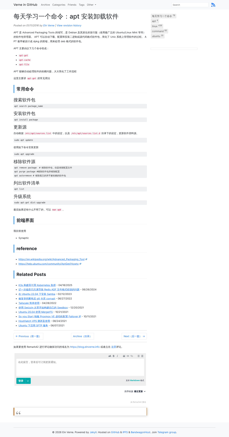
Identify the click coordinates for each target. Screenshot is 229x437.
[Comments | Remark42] (80, 379)
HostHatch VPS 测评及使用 (34, 320)
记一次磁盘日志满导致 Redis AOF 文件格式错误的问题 (49, 289)
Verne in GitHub (25, 5)
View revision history (69, 25)
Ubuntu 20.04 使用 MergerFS (36, 311)
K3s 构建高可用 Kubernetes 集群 (37, 285)
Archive (45, 4)
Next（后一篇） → (134, 336)
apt (155, 21)
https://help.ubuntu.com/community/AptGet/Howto (49, 263)
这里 (113, 346)
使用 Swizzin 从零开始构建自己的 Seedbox (43, 307)
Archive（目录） (82, 336)
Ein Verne (48, 25)
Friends (72, 4)
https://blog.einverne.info (85, 346)
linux (157, 26)
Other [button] (90, 4)
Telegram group (166, 432)
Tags (81, 4)
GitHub (115, 432)
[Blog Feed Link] (213, 4)
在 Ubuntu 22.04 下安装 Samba (37, 294)
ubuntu (157, 36)
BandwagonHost (140, 432)
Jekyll (93, 432)
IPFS (125, 432)
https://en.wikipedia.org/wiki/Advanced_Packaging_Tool (52, 259)
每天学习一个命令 (163, 16)
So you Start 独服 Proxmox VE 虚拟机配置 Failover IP (50, 316)
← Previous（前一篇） (28, 336)
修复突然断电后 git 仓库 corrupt (37, 298)
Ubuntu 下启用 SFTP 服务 (33, 325)
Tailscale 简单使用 (29, 303)
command (159, 31)
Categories (58, 4)
